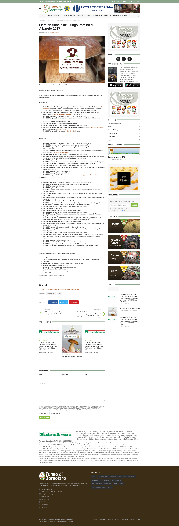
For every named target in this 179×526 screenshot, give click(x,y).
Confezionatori (69, 15)
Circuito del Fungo (96, 480)
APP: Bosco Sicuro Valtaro (98, 487)
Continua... (50, 352)
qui (71, 271)
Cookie (138, 519)
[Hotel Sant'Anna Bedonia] (106, 8)
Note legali (125, 519)
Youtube (44, 507)
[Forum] (124, 37)
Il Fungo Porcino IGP (103, 476)
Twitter (64, 302)
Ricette (121, 483)
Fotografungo (131, 476)
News (59, 293)
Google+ (74, 302)
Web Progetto (69, 521)
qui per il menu (61, 129)
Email (86, 374)
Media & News (115, 15)
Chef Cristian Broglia (97, 127)
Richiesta (42, 383)
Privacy (132, 519)
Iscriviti (134, 205)
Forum (115, 483)
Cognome (65, 374)
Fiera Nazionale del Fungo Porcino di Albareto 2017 (68, 20)
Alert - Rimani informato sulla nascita (101, 483)
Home (42, 15)
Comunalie (111, 136)
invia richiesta (44, 417)
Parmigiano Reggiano (114, 123)
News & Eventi (50, 20)
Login (126, 1)
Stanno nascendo (100, 15)
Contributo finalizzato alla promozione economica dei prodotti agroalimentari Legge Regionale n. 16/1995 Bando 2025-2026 (48, 346)
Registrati (117, 1)
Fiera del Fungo (51, 293)
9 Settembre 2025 (66, 359)
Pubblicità (110, 519)
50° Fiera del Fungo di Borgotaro (72, 357)
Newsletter (106, 480)
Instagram (44, 504)
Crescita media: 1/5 (116, 157)
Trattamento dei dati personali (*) (50, 404)
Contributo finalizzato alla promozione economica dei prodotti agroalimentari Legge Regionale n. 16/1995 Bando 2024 (94, 346)
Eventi (110, 126)
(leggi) (116, 210)
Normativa (113, 476)
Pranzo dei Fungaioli (114, 130)
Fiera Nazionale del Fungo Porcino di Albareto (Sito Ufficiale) (60, 289)
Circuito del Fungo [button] (84, 15)
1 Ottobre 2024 (88, 352)
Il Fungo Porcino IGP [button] (53, 15)
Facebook (93, 175)
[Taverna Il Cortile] (124, 178)
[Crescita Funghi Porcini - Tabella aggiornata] (124, 151)
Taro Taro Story (79, 175)
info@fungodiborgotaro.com (50, 494)
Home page (42, 20)
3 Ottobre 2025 (42, 352)
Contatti (125, 15)
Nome (41, 374)
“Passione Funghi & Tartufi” (61, 152)
